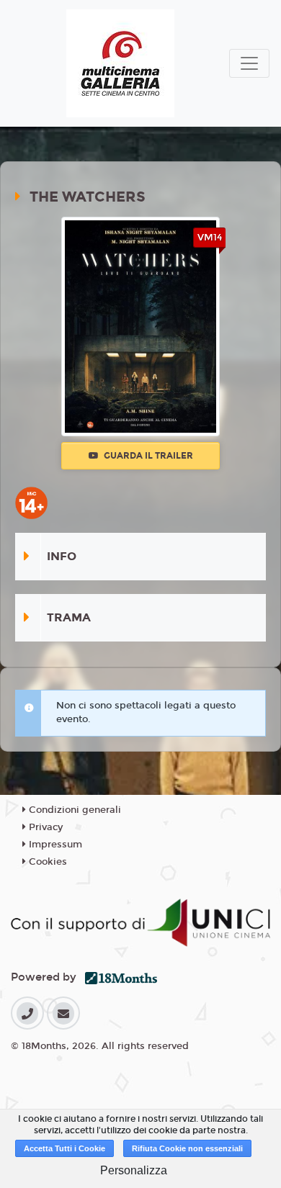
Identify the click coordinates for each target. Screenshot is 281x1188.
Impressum (54, 844)
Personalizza (133, 1170)
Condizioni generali (73, 810)
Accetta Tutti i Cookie (64, 1148)
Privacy (44, 827)
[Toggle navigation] (249, 63)
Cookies (46, 862)
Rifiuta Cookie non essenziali (187, 1148)
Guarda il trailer (147, 456)
